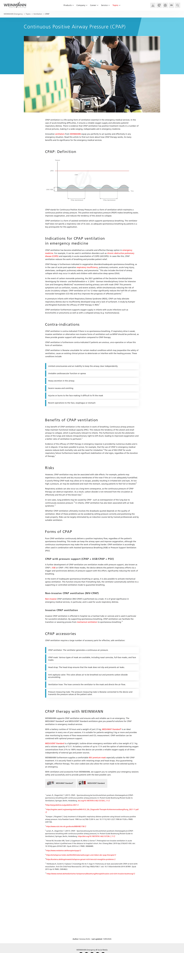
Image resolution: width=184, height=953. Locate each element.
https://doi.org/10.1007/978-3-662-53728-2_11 (95, 836)
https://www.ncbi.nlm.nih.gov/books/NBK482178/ (65, 826)
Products (68, 5)
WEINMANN (75, 134)
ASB (53, 568)
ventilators (60, 134)
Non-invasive (51, 599)
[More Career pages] (97, 5)
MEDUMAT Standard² (111, 729)
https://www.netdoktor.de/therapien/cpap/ (62, 851)
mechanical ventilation (87, 622)
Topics (115, 5)
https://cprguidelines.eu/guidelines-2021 (61, 805)
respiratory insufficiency (87, 267)
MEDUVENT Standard (54, 743)
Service (104, 5)
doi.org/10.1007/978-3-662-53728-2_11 (93, 801)
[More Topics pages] (119, 5)
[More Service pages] (109, 5)
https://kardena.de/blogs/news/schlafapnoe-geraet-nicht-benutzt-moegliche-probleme (80, 859)
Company (80, 5)
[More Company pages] (86, 5)
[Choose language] (171, 5)
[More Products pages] (73, 5)
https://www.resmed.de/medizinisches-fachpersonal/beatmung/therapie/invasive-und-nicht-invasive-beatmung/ (90, 874)
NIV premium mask (97, 757)
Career (93, 5)
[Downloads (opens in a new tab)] (153, 5)
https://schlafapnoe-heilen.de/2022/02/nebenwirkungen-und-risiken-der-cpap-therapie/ (80, 855)
